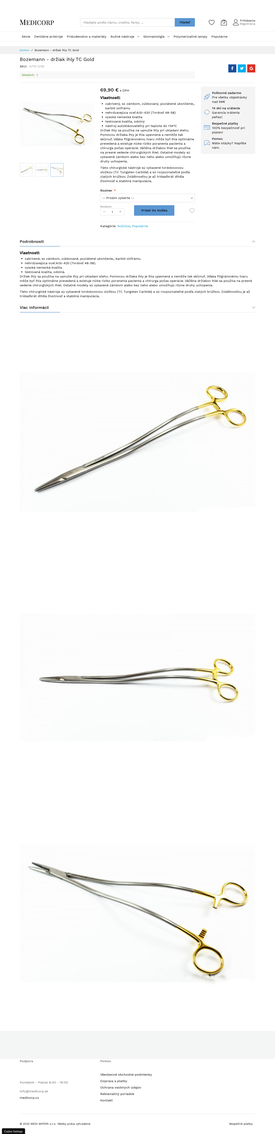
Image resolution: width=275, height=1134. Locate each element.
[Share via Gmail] (251, 68)
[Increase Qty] (120, 212)
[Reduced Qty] (104, 212)
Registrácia (247, 23)
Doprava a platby (113, 1081)
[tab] (137, 241)
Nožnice (123, 226)
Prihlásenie (247, 20)
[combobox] (127, 22)
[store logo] (37, 22)
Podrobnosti (32, 241)
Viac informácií (34, 307)
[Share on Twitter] (242, 68)
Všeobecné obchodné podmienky (126, 1074)
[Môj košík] (224, 22)
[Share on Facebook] (232, 68)
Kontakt (106, 1100)
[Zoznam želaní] (212, 22)
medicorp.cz (29, 1098)
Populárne (140, 226)
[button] (41, 169)
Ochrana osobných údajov (120, 1087)
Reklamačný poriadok (117, 1094)
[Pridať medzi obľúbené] (192, 210)
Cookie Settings (13, 1131)
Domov (24, 50)
